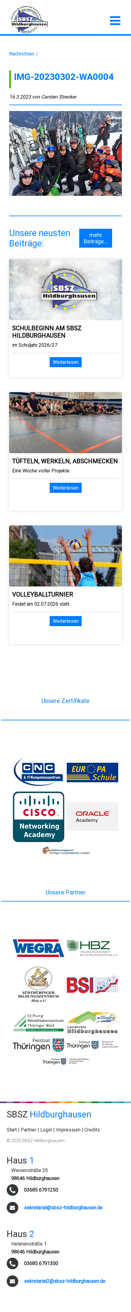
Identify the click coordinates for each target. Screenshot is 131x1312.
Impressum (68, 1130)
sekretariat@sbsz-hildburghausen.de (63, 1207)
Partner (28, 1130)
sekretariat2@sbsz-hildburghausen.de (64, 1281)
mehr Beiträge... (96, 238)
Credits (92, 1130)
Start (12, 1130)
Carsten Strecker (58, 97)
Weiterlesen (66, 362)
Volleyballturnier (42, 594)
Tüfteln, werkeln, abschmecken (65, 461)
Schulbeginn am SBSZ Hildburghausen (47, 331)
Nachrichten (21, 54)
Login (46, 1130)
